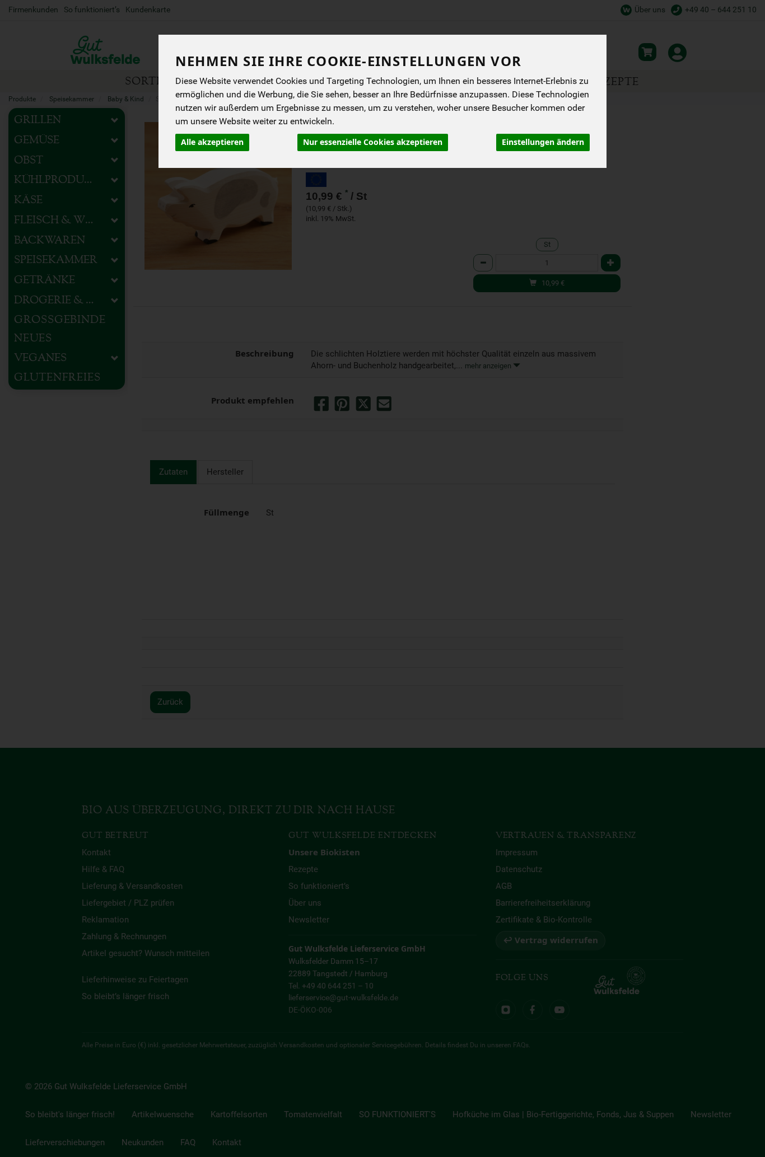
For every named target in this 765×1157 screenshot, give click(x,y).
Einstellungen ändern (543, 142)
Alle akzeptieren (212, 142)
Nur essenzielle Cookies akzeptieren (372, 142)
